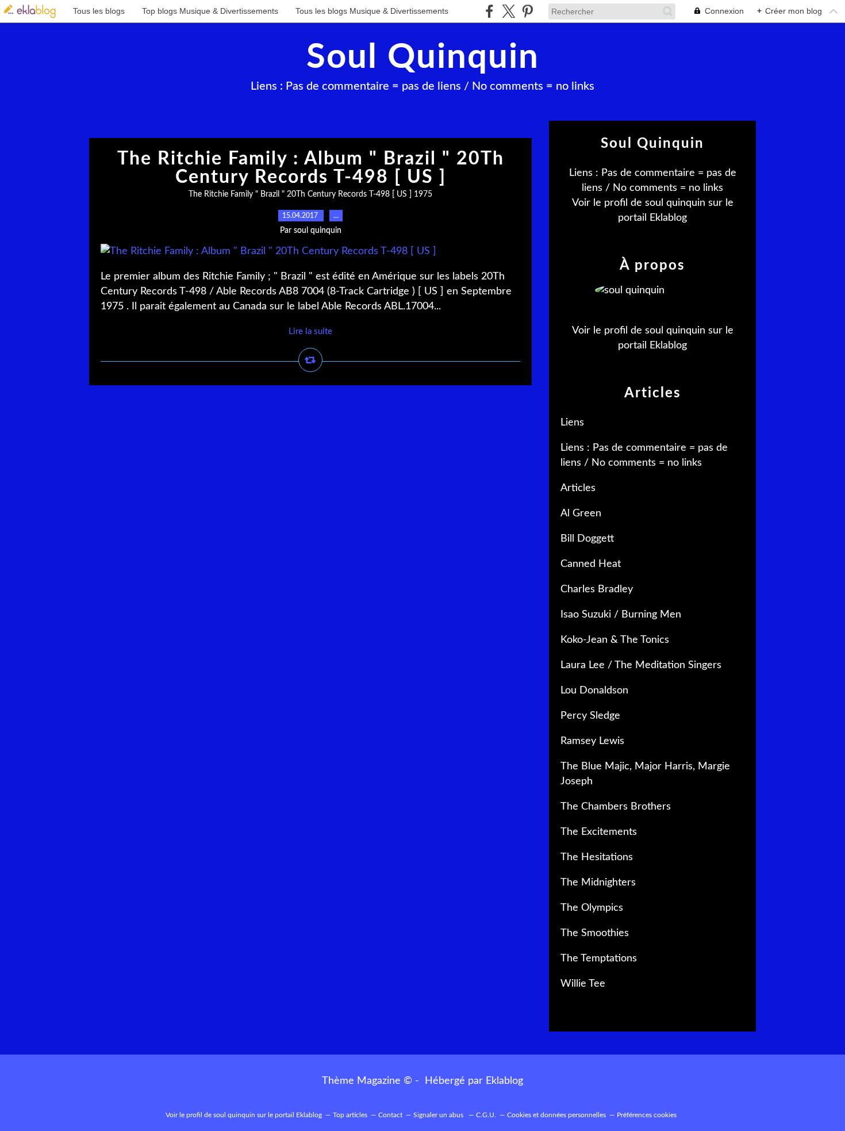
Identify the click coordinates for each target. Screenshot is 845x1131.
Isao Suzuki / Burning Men (620, 614)
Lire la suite (310, 331)
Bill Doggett (587, 539)
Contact (390, 1114)
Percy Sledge (590, 716)
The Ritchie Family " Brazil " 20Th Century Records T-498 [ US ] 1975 (310, 194)
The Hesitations (596, 857)
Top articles (350, 1114)
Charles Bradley (596, 589)
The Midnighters (598, 882)
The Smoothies (594, 933)
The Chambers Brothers (615, 807)
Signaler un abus (439, 1114)
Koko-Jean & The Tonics (614, 640)
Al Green (580, 513)
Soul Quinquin (422, 57)
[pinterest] (527, 11)
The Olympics (591, 908)
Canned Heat (590, 564)
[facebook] (489, 11)
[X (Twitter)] (508, 11)
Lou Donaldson (594, 690)
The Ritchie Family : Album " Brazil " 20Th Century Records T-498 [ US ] (310, 167)
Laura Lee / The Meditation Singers (640, 665)
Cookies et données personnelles (556, 1114)
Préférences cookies (647, 1114)
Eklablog (504, 1081)
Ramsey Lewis (592, 741)
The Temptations (598, 958)
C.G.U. (486, 1114)
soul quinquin (675, 203)
